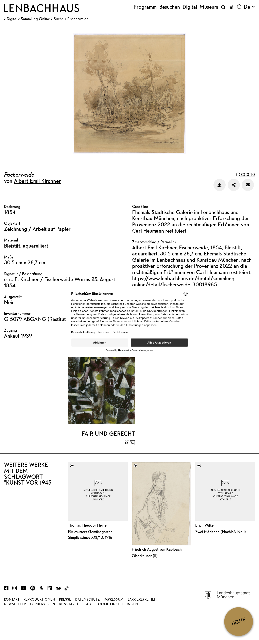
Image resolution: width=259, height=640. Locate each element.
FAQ (88, 604)
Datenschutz (87, 599)
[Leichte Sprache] (239, 6)
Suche (59, 18)
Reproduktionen (39, 599)
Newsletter (15, 604)
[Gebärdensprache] (232, 7)
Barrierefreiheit (142, 599)
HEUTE (238, 621)
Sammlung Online (35, 19)
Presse (65, 599)
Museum (209, 7)
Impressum (113, 599)
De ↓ (249, 7)
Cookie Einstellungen (117, 604)
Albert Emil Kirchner (37, 180)
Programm (145, 7)
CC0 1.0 (247, 174)
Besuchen (169, 7)
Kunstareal (70, 604)
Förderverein (42, 604)
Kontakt (12, 599)
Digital (12, 19)
